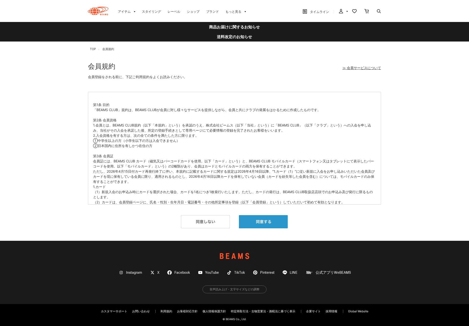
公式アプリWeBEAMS (333, 272)
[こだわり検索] (379, 11)
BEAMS (234, 256)
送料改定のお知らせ (234, 36)
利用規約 (166, 311)
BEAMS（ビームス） (98, 11)
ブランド (212, 11)
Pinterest (267, 272)
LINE (294, 272)
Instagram (134, 272)
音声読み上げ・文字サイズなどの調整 (234, 289)
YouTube (212, 272)
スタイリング (151, 11)
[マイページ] (343, 11)
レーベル (174, 11)
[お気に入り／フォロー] (354, 11)
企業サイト (313, 311)
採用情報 (331, 311)
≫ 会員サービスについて (361, 68)
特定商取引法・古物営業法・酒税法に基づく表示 (263, 311)
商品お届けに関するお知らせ (234, 26)
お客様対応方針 (187, 311)
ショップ (193, 11)
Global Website (358, 311)
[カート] (367, 11)
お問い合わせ (141, 311)
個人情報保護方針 (214, 311)
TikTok (239, 272)
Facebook (182, 272)
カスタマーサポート (114, 311)
